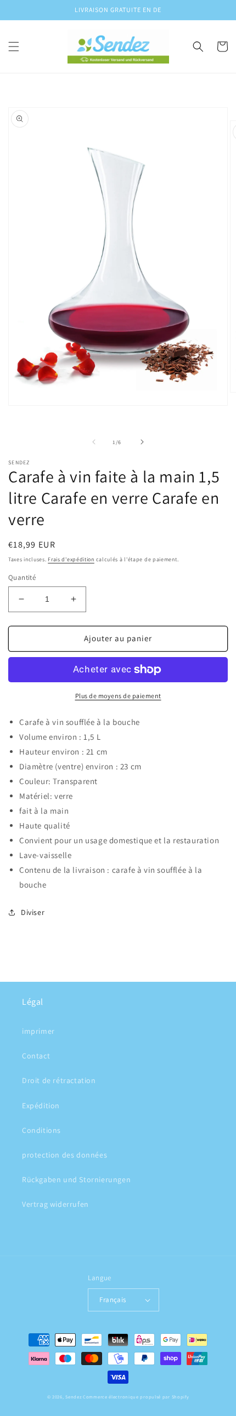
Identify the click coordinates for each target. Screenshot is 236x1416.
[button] (14, 46)
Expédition (41, 1105)
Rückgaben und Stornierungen (76, 1179)
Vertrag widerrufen (55, 1204)
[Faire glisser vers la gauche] (94, 442)
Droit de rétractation (59, 1080)
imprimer (38, 1031)
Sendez (73, 1397)
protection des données (64, 1155)
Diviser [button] (32, 912)
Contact (36, 1056)
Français (112, 1299)
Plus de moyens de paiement (118, 696)
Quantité (22, 577)
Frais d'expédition (71, 559)
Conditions (41, 1130)
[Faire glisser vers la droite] (142, 442)
